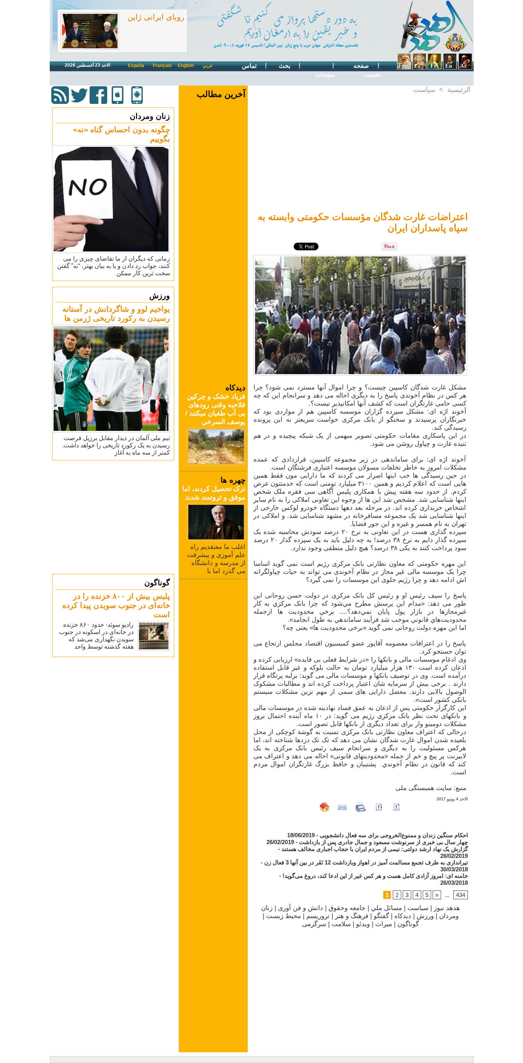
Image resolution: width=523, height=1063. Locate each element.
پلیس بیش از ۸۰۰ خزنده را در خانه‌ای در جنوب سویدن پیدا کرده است (116, 605)
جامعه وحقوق (347, 908)
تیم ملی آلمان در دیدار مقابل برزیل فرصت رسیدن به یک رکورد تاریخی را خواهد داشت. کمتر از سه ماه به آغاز (116, 445)
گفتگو (381, 916)
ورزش (159, 295)
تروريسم (318, 916)
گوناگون (157, 582)
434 (460, 895)
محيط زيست (283, 916)
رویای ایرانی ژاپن (156, 17)
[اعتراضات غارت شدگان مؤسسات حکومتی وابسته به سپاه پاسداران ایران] (360, 257)
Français (162, 65)
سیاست (424, 90)
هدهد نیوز (447, 908)
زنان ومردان (150, 116)
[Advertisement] (114, 516)
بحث (285, 65)
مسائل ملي (386, 908)
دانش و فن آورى (300, 908)
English (186, 65)
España (136, 65)
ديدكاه (402, 916)
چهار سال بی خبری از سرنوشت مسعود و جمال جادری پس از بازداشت (383, 842)
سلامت (341, 924)
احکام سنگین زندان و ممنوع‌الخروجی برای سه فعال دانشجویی (394, 835)
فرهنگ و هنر (351, 916)
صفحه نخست (366, 70)
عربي (208, 65)
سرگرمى (314, 924)
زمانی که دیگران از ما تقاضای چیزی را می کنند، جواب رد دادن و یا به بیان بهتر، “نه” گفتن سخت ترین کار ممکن (113, 265)
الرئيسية (459, 90)
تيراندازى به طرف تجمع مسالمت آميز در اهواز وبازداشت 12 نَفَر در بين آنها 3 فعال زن (366, 862)
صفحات (325, 74)
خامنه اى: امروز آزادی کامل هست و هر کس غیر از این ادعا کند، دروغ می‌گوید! (375, 875)
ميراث (383, 924)
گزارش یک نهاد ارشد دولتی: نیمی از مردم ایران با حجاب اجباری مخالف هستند (374, 849)
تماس (250, 65)
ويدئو (363, 924)
